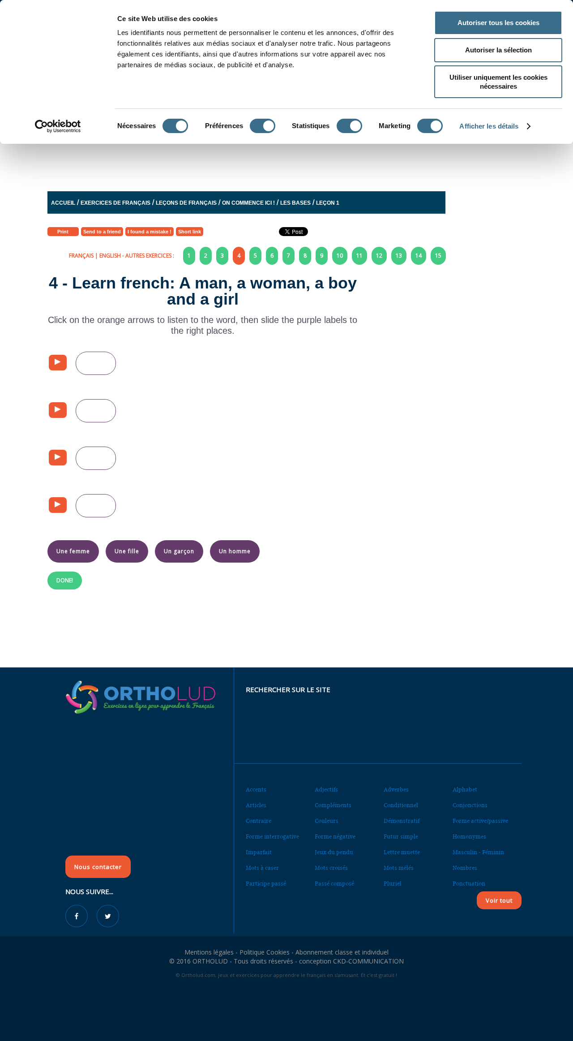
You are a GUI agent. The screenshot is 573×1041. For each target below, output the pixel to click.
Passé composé (334, 883)
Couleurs (326, 821)
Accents (256, 789)
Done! (64, 580)
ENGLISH (110, 255)
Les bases (295, 203)
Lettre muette (402, 852)
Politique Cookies (264, 952)
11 (359, 255)
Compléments (333, 805)
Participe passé (266, 883)
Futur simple (401, 836)
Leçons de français (186, 203)
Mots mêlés (399, 868)
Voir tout (499, 900)
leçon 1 (327, 203)
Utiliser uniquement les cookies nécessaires (498, 81)
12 (379, 255)
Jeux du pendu (334, 852)
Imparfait (259, 852)
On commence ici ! (248, 203)
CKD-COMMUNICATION (368, 961)
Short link (189, 231)
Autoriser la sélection (498, 50)
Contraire (258, 821)
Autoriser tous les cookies (498, 22)
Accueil (63, 203)
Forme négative (335, 836)
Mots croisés (331, 868)
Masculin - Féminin (478, 852)
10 (340, 255)
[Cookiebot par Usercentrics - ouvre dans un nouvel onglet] (58, 126)
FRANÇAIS (81, 255)
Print (62, 231)
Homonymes (469, 836)
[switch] (262, 126)
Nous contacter (98, 867)
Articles (256, 805)
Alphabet (465, 789)
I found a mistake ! (149, 231)
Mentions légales (209, 952)
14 (418, 255)
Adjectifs (326, 789)
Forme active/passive (480, 821)
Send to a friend (102, 231)
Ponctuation (469, 883)
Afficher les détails (488, 126)
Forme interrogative (272, 836)
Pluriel (393, 883)
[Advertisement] (264, 158)
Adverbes (396, 789)
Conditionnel (401, 805)
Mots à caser (262, 868)
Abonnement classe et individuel (342, 952)
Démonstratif (401, 821)
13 (399, 255)
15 (438, 255)
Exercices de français (115, 203)
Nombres (465, 868)
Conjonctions (470, 805)
